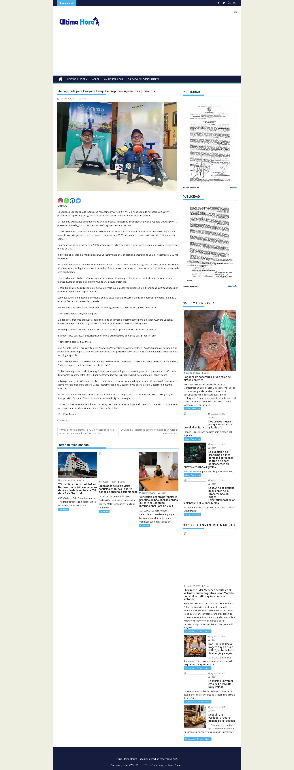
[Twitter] (78, 200)
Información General (77, 79)
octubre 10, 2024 (148, 493)
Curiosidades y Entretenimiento (143, 79)
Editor (84, 98)
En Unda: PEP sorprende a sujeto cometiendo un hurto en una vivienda (149, 431)
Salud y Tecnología (113, 79)
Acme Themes (175, 764)
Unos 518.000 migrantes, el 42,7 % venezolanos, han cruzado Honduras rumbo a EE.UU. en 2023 (86, 431)
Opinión (96, 79)
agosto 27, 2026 (193, 373)
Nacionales (65, 420)
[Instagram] (60, 200)
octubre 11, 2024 (67, 480)
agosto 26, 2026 (217, 414)
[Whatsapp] (66, 200)
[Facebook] (72, 200)
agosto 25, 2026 (217, 444)
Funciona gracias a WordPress (127, 764)
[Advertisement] (147, 52)
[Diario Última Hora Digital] (60, 79)
